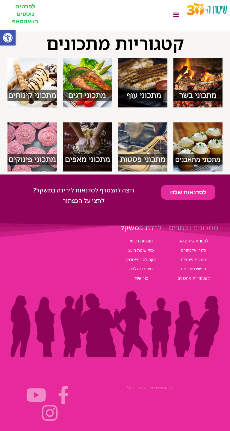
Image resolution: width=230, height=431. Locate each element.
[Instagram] (50, 413)
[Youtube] (36, 395)
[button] (8, 37)
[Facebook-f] (63, 395)
